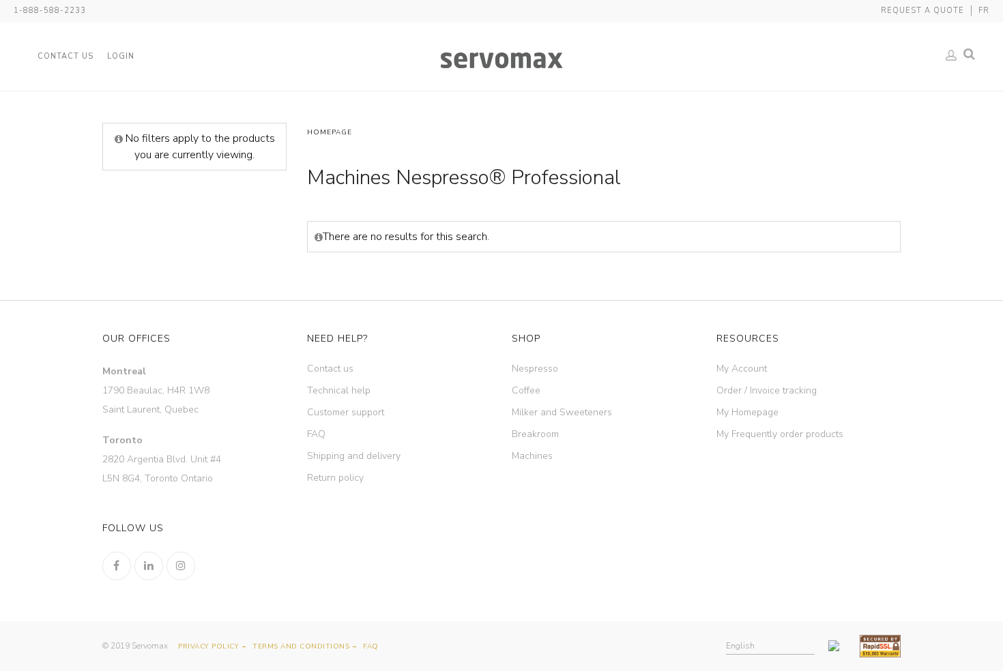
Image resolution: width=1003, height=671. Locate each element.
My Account (741, 368)
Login (120, 56)
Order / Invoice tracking (766, 390)
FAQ (316, 434)
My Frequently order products (779, 434)
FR (983, 10)
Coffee (526, 390)
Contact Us (65, 56)
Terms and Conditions (300, 646)
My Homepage (747, 412)
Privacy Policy (208, 646)
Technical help (338, 390)
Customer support (345, 412)
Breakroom (535, 434)
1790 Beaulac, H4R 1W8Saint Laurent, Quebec (155, 390)
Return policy (335, 477)
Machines (532, 455)
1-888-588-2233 (50, 10)
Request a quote (922, 10)
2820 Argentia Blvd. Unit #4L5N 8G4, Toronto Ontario (161, 459)
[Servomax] (501, 61)
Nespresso (535, 368)
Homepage (329, 132)
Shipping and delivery (354, 455)
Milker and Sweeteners (562, 412)
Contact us (330, 368)
